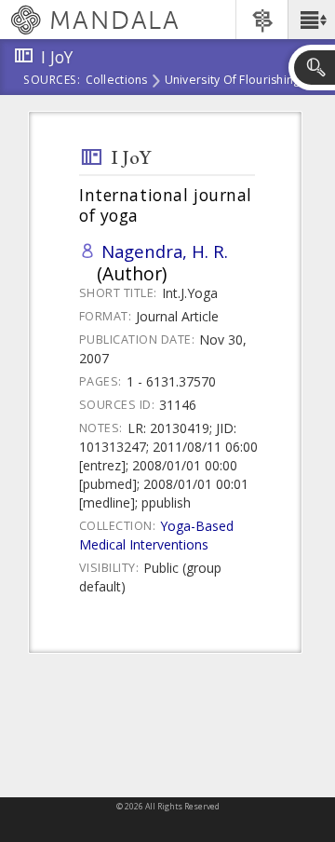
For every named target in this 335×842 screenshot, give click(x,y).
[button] (311, 19)
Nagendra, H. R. (164, 251)
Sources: (52, 81)
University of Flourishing (233, 81)
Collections (117, 81)
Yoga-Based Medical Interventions (156, 535)
